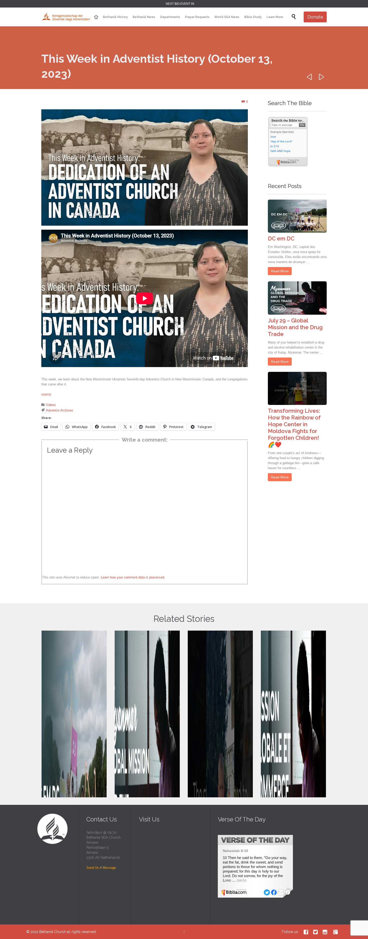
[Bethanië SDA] (66, 17)
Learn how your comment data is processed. (133, 577)
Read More (280, 271)
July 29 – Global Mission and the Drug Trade (295, 327)
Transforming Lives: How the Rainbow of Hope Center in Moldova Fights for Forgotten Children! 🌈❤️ (294, 427)
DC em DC (281, 238)
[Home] (96, 17)
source (46, 394)
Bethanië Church (52, 932)
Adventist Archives (59, 410)
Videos (51, 405)
